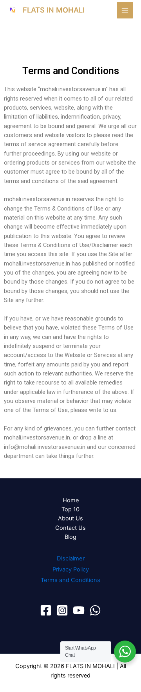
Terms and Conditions (70, 580)
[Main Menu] (125, 10)
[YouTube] (79, 610)
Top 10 (70, 509)
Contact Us (70, 527)
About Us (70, 518)
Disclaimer (71, 558)
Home (71, 500)
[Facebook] (46, 610)
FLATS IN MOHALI (54, 9)
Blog (70, 536)
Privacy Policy (70, 569)
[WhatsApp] (95, 610)
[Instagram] (62, 610)
